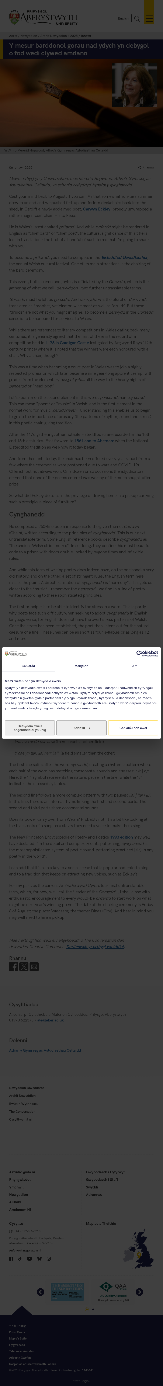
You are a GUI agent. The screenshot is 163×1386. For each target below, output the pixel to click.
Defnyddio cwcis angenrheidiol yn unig (30, 727)
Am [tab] (134, 666)
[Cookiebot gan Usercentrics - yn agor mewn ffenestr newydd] (139, 654)
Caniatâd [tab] (28, 666)
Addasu (79, 727)
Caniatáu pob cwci (133, 727)
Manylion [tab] (82, 666)
